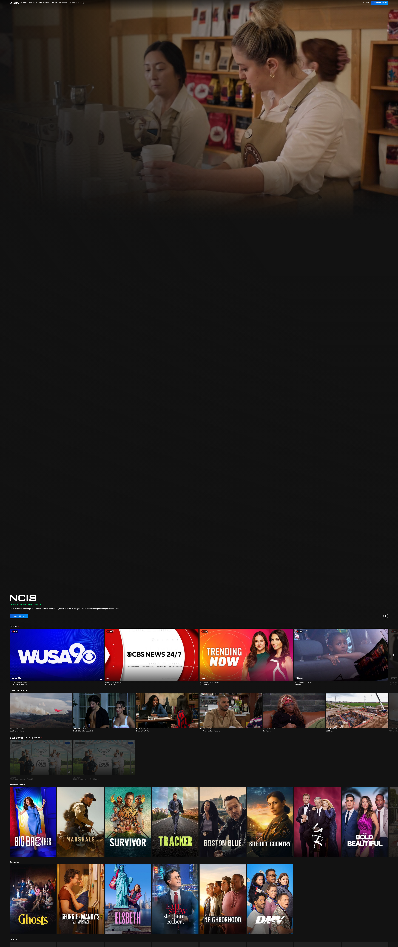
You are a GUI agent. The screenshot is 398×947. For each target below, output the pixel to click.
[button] (57, 658)
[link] (379, 3)
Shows (24, 3)
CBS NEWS (33, 3)
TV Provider (75, 3)
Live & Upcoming (32, 738)
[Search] (83, 3)
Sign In (366, 3)
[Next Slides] (393, 760)
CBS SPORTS (44, 3)
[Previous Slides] (5, 760)
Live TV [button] (54, 3)
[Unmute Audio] (385, 616)
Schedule (63, 3)
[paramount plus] (14, 3)
